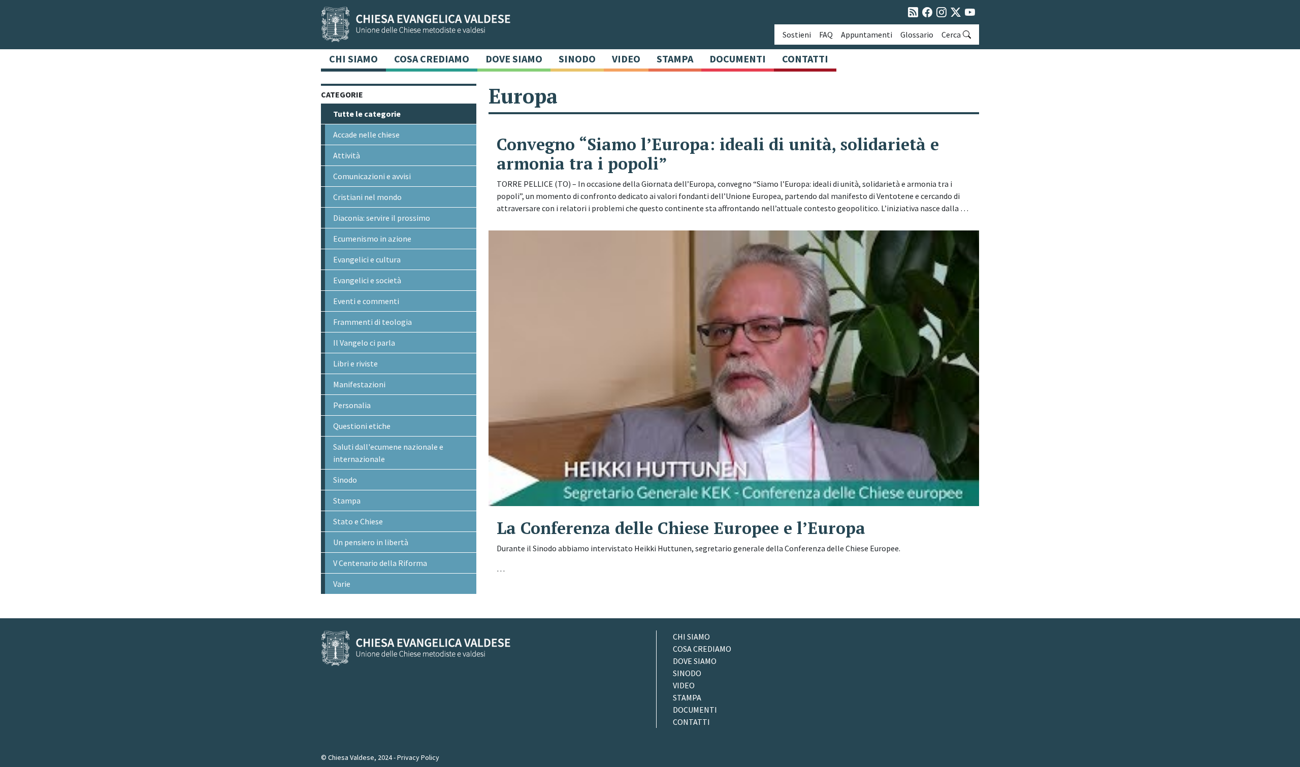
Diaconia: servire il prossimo (381, 218)
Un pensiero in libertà (370, 542)
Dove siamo (513, 58)
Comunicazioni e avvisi (372, 176)
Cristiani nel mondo (367, 197)
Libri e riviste (355, 363)
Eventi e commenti (366, 301)
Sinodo (577, 58)
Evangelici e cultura (367, 259)
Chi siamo (353, 58)
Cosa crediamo (431, 58)
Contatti (805, 58)
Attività (346, 155)
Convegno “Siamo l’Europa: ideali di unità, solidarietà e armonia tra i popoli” (718, 154)
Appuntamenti (866, 34)
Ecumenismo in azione (372, 239)
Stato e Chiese (358, 521)
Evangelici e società (367, 280)
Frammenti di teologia (372, 322)
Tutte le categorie (367, 114)
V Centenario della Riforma (380, 563)
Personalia (352, 405)
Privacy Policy (418, 757)
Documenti (737, 58)
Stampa (675, 58)
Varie (341, 584)
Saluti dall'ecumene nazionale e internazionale (388, 453)
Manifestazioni (359, 384)
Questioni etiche (362, 426)
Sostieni (797, 34)
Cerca (951, 34)
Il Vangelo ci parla (364, 343)
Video (626, 58)
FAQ (826, 34)
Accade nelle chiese (366, 134)
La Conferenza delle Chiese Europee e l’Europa (681, 528)
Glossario (916, 34)
